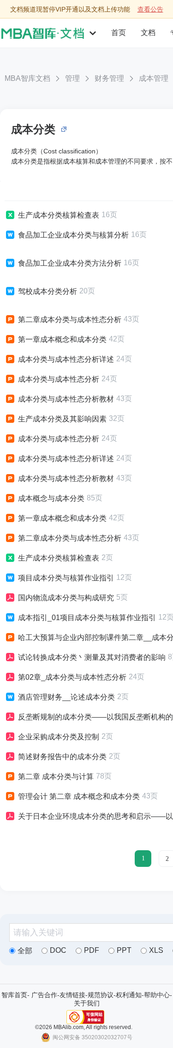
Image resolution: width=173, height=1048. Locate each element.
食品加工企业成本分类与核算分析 (73, 235)
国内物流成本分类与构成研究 (66, 598)
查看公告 (150, 9)
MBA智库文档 (27, 78)
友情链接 (72, 995)
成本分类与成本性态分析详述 (66, 359)
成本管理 (153, 78)
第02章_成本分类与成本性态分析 (72, 677)
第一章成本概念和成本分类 (62, 339)
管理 (72, 78)
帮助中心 (157, 995)
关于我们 (87, 1003)
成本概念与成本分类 (51, 498)
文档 (148, 33)
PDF (91, 950)
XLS (156, 950)
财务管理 (109, 78)
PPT (124, 950)
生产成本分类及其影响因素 (62, 419)
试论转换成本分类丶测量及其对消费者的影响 (92, 657)
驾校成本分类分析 (47, 291)
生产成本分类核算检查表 (58, 215)
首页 (118, 33)
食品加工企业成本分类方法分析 (69, 263)
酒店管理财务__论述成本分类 (66, 697)
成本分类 (33, 129)
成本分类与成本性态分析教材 (66, 399)
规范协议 (100, 995)
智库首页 (14, 995)
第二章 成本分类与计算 (56, 776)
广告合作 (44, 995)
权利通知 (129, 995)
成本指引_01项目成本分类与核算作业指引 (87, 617)
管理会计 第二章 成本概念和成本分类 (79, 796)
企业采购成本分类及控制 (58, 737)
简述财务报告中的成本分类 (62, 757)
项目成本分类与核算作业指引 (66, 578)
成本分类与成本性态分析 (58, 379)
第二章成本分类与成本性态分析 (69, 319)
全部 (25, 951)
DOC (58, 950)
